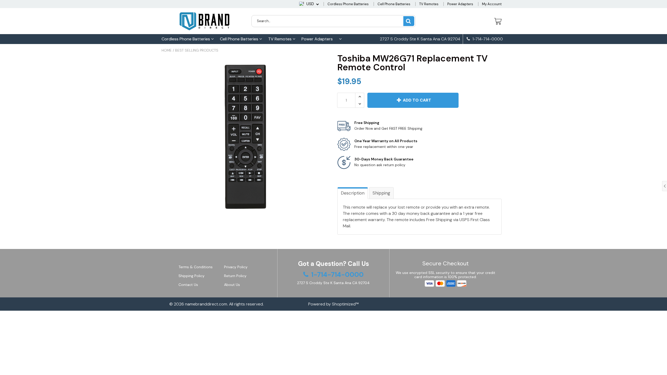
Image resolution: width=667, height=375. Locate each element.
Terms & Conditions (195, 267)
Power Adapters (460, 4)
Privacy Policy (236, 267)
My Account (492, 4)
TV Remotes (429, 4)
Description (353, 193)
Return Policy (235, 275)
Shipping (381, 193)
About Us (232, 284)
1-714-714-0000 (487, 39)
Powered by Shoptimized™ (333, 304)
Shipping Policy (191, 275)
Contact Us (188, 284)
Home (167, 50)
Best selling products (196, 50)
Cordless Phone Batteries (348, 4)
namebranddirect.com (206, 304)
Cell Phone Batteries (394, 4)
